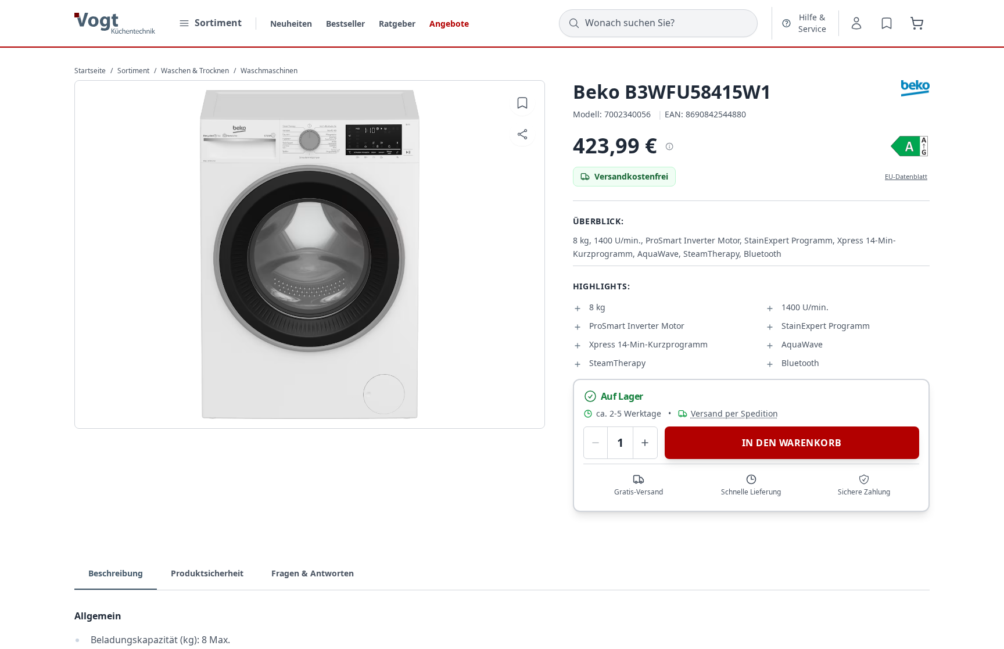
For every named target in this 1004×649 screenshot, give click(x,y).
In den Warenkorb (791, 442)
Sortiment (133, 71)
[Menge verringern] (596, 442)
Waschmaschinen (269, 71)
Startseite (90, 71)
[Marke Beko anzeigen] (915, 88)
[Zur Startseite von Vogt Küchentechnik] (114, 23)
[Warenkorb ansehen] (917, 23)
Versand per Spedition (734, 413)
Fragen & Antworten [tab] (312, 573)
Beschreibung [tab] (115, 573)
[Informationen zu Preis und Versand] (668, 146)
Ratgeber (397, 23)
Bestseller (345, 23)
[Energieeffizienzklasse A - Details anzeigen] (909, 146)
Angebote (449, 23)
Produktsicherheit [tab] (207, 573)
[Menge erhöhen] (645, 442)
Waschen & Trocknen (195, 71)
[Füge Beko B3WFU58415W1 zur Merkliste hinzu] (522, 103)
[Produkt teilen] (522, 134)
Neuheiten (291, 23)
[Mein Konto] (856, 23)
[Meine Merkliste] (886, 23)
